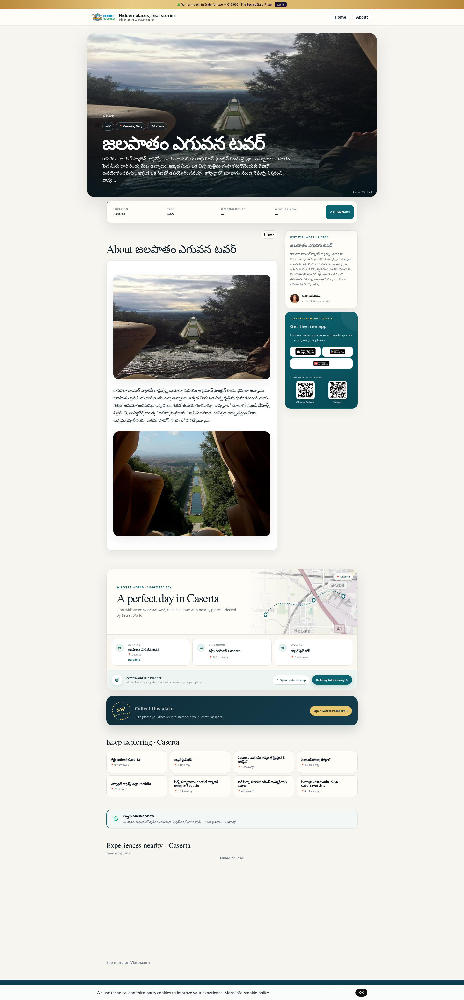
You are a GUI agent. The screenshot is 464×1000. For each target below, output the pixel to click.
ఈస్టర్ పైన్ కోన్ (300, 650)
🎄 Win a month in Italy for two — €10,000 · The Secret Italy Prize (230, 4)
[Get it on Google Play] (337, 352)
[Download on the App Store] (305, 352)
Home (340, 17)
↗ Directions (340, 212)
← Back (108, 116)
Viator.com (140, 962)
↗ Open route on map (291, 680)
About (362, 17)
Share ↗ (269, 234)
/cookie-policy (256, 992)
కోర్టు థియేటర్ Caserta (224, 650)
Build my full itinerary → (332, 680)
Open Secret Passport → (331, 711)
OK (361, 992)
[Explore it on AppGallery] (321, 363)
